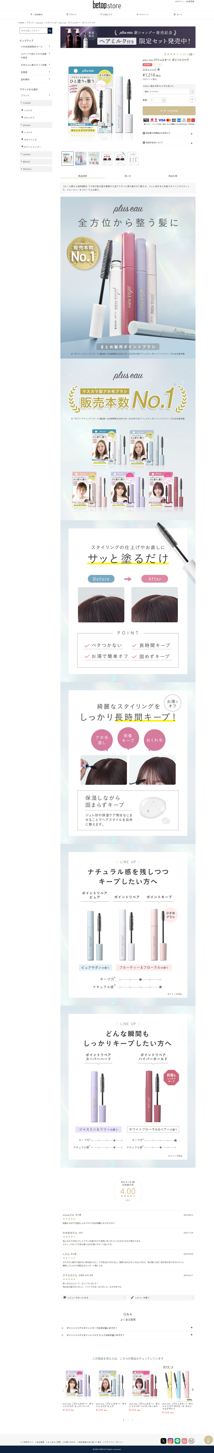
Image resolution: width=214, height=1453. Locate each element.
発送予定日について (154, 143)
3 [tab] (132, 1420)
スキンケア (29, 117)
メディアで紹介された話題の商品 (34, 55)
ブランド (73, 15)
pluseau (39, 23)
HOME (21, 23)
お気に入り (108, 15)
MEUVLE (27, 169)
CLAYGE (27, 103)
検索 (50, 30)
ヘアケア (28, 110)
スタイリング (51, 23)
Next (193, 1389)
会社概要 (40, 1442)
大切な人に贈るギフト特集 (34, 65)
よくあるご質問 (54, 1442)
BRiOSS (26, 161)
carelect (27, 154)
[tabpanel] (78, 1388)
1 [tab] (127, 50)
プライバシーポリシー (114, 1442)
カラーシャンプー (32, 146)
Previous (63, 1391)
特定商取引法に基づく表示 (90, 1442)
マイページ (143, 15)
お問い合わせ (69, 1442)
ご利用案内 (38, 15)
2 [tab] (129, 50)
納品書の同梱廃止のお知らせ (158, 133)
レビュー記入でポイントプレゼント (159, 86)
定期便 (24, 72)
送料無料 (25, 79)
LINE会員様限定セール (32, 46)
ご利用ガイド (27, 1442)
